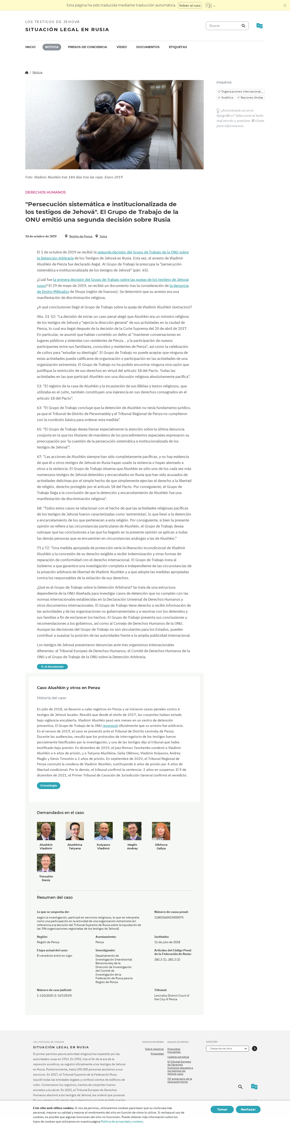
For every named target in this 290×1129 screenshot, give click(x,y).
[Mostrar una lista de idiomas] (210, 5)
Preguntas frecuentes (174, 1050)
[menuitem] (30, 47)
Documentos (147, 47)
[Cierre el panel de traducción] (285, 5)
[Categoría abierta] (254, 1049)
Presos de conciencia (87, 47)
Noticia (52, 47)
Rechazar (248, 1109)
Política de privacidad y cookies (122, 1121)
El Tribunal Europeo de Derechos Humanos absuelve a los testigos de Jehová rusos (180, 1067)
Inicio (30, 47)
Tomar (222, 1109)
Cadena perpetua (178, 1056)
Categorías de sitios (221, 1048)
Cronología (48, 785)
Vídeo (122, 47)
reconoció (110, 725)
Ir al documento (52, 666)
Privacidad (157, 1053)
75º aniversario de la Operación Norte (179, 1080)
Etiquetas (178, 47)
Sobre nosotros (154, 1048)
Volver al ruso (189, 5)
